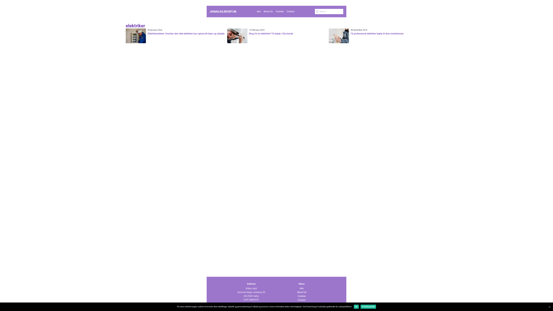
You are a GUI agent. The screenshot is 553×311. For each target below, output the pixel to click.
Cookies (280, 11)
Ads (259, 11)
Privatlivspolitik (368, 307)
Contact (291, 11)
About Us (268, 11)
